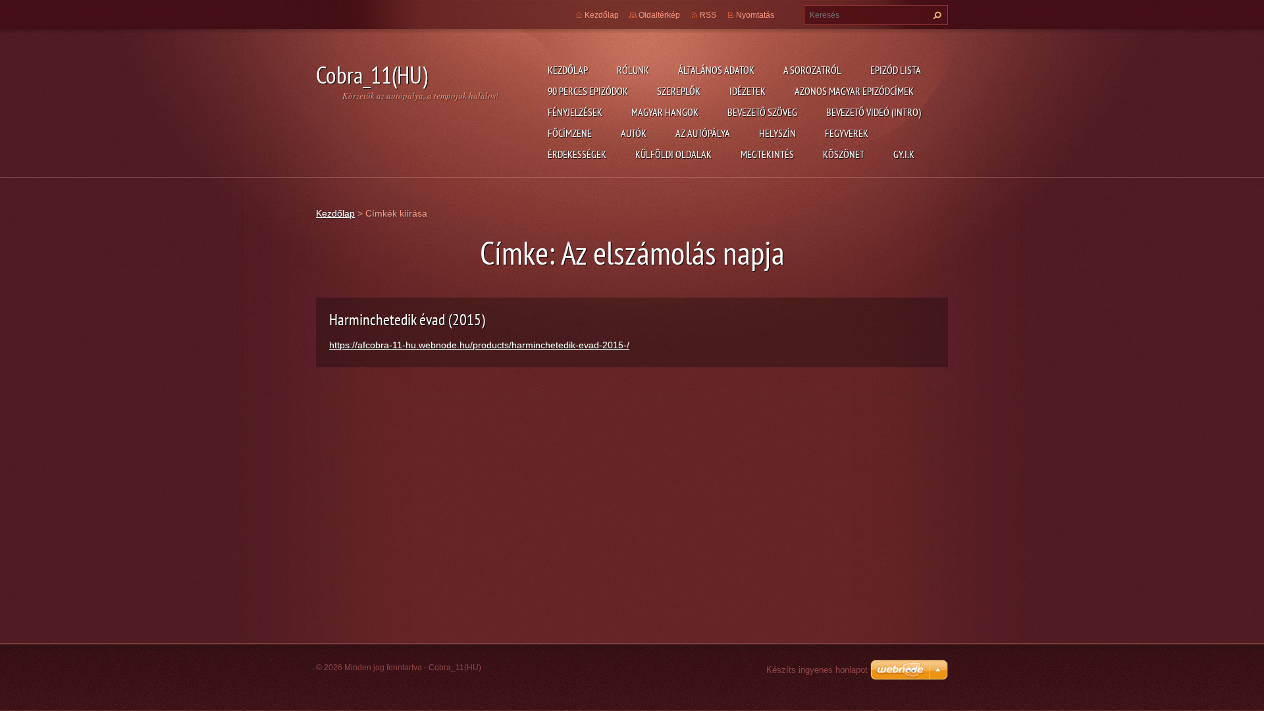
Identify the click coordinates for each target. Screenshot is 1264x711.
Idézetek (747, 90)
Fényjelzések (575, 111)
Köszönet (843, 154)
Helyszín (777, 133)
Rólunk (633, 69)
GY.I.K (903, 154)
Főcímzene (570, 133)
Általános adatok (716, 69)
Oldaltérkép (659, 15)
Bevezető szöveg (762, 111)
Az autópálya (702, 133)
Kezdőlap (568, 69)
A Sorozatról (812, 69)
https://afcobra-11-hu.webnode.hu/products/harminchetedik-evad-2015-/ (479, 345)
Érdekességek (577, 154)
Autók (633, 133)
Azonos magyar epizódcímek (854, 90)
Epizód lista (895, 69)
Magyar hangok (664, 111)
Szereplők (678, 90)
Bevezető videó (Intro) (873, 111)
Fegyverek (846, 133)
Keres (935, 15)
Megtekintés (767, 154)
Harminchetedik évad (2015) (407, 319)
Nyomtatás (755, 15)
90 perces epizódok (588, 90)
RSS (708, 15)
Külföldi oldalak (673, 154)
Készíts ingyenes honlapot (817, 670)
